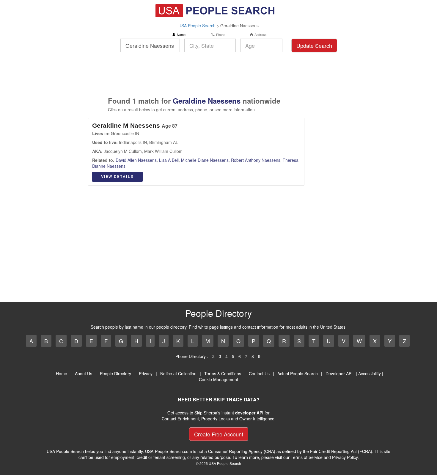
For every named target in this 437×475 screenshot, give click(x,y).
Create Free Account (218, 434)
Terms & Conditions (222, 373)
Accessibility (369, 373)
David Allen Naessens (136, 160)
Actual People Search (297, 373)
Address (260, 34)
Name (181, 34)
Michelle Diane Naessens (205, 160)
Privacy (146, 373)
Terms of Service (307, 457)
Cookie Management (218, 379)
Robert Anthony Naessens (255, 160)
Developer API (339, 373)
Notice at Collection (178, 373)
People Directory (115, 373)
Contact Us (259, 373)
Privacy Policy (345, 457)
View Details (117, 176)
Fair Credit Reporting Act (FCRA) (341, 451)
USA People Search (197, 25)
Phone (220, 34)
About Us (83, 373)
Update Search (314, 45)
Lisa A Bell (169, 160)
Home (61, 373)
